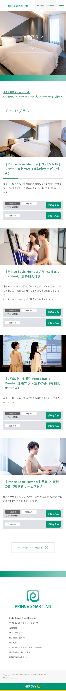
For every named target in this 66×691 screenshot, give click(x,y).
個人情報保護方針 (17, 638)
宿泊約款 (13, 643)
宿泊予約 (30, 686)
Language (40, 5)
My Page (50, 5)
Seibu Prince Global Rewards (22, 618)
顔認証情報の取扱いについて (21, 657)
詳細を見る (53, 205)
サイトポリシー (16, 633)
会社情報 (13, 628)
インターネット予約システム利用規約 (25, 647)
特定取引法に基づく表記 (20, 652)
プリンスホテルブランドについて (23, 623)
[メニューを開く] (61, 5)
